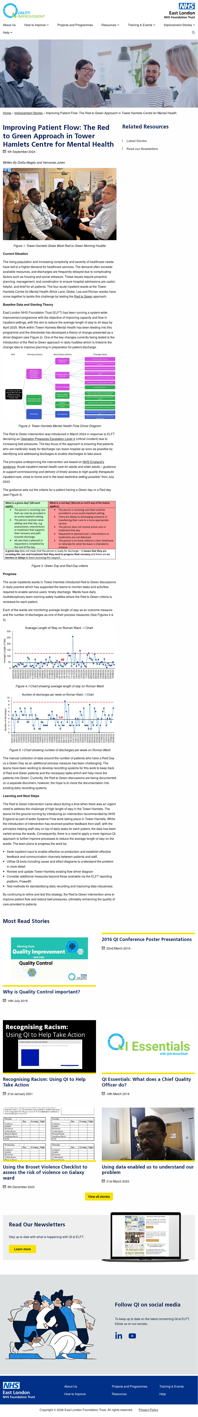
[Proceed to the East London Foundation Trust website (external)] (179, 10)
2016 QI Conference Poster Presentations (147, 940)
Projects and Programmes (129, 1386)
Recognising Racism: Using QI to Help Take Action (44, 1082)
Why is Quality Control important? (41, 992)
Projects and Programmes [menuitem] (75, 25)
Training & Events (171, 1386)
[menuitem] (193, 32)
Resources (119, 1394)
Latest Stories (137, 141)
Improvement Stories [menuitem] (178, 25)
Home (7, 113)
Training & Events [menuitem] (140, 25)
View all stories (99, 1196)
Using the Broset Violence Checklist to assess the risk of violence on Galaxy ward (45, 1173)
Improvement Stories (28, 113)
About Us (70, 1386)
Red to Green (83, 296)
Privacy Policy (148, 1410)
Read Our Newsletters (37, 1225)
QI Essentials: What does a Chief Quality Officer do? (146, 1082)
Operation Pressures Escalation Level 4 (48, 439)
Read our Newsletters (142, 148)
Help (162, 1394)
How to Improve (75, 1394)
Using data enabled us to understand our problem (148, 1170)
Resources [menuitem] (108, 25)
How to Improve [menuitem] (35, 25)
